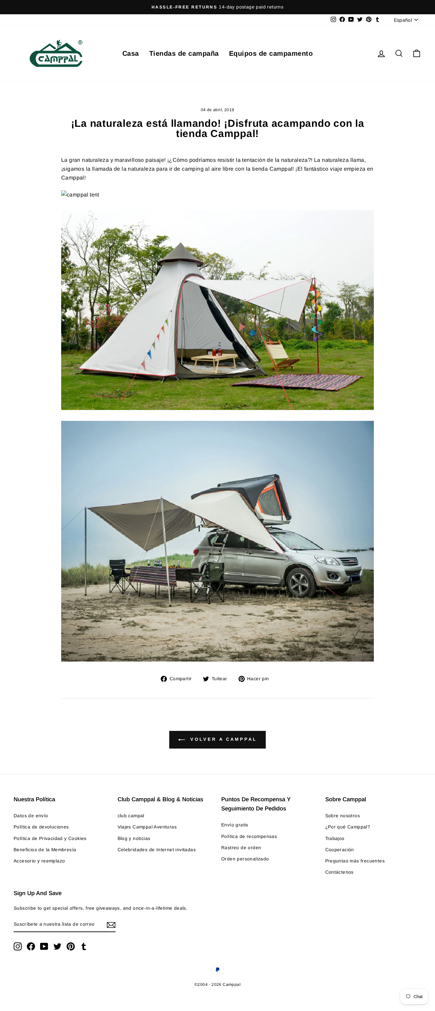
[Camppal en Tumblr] (84, 946)
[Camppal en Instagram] (18, 946)
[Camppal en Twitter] (57, 946)
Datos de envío (31, 815)
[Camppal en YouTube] (44, 946)
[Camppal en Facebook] (31, 946)
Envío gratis (234, 824)
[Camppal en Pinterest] (71, 946)
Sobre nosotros (342, 815)
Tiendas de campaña (184, 53)
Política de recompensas (249, 836)
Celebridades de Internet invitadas (157, 849)
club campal (131, 815)
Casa (130, 53)
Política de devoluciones (41, 826)
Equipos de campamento (271, 53)
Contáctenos (339, 872)
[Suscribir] (111, 924)
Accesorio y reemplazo (39, 860)
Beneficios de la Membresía (45, 849)
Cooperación (339, 849)
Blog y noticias (134, 838)
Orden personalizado (245, 858)
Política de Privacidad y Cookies (50, 838)
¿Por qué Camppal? (347, 826)
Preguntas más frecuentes (355, 860)
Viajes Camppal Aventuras (147, 826)
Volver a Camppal (222, 739)
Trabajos (335, 838)
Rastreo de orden (241, 847)
